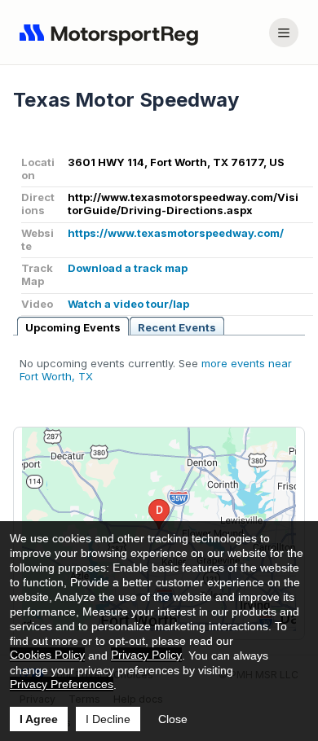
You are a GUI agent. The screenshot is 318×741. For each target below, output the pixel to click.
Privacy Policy (146, 654)
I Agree (39, 719)
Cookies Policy (47, 654)
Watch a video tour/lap (128, 303)
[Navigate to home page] (112, 32)
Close (173, 719)
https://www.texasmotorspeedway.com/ (176, 232)
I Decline (108, 719)
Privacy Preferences (61, 684)
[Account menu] (283, 32)
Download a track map (128, 267)
